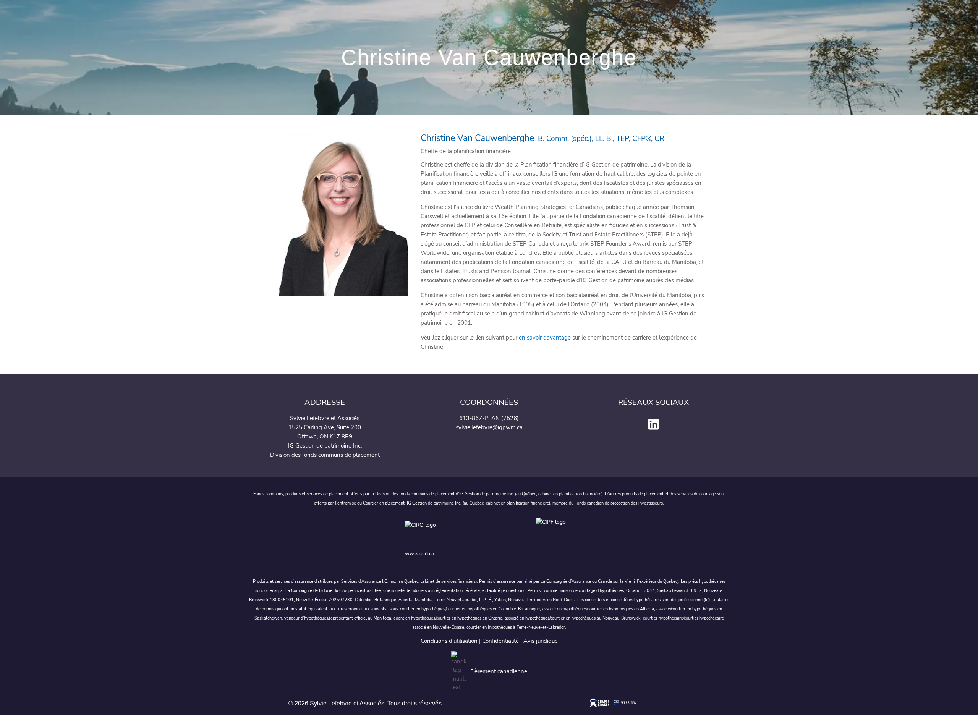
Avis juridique (540, 641)
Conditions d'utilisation (449, 641)
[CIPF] (554, 531)
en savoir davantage (545, 337)
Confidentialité (500, 641)
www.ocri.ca (419, 553)
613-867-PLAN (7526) (489, 418)
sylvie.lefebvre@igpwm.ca (489, 427)
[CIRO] (464, 531)
